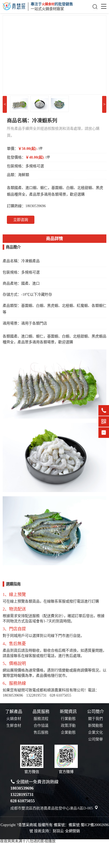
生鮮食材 (13, 726)
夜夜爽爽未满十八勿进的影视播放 (28, 841)
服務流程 (41, 719)
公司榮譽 (95, 739)
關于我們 (95, 719)
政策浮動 (68, 726)
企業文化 (95, 732)
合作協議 (41, 726)
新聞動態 (95, 726)
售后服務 (41, 732)
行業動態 (68, 719)
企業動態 (68, 732)
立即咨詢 (20, 220)
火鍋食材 (13, 719)
